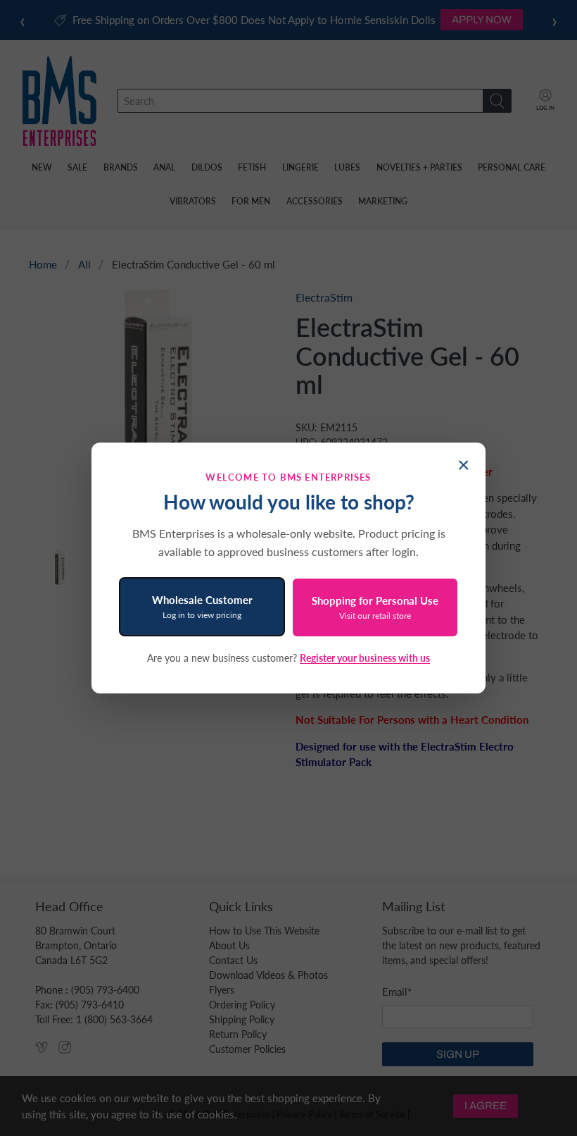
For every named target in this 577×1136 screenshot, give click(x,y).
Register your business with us (365, 658)
